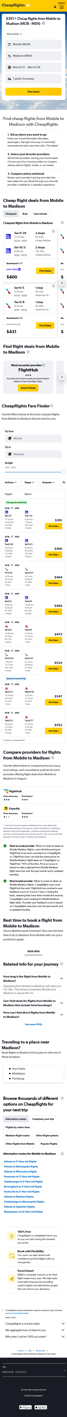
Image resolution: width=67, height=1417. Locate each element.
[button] (43, 24)
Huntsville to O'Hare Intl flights (21, 1191)
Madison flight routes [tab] (18, 1135)
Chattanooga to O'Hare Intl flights (23, 1181)
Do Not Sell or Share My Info (33, 1389)
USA (30, 1350)
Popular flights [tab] (49, 1143)
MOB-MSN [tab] (34, 951)
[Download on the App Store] (41, 1407)
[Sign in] (55, 7)
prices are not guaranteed (16, 1313)
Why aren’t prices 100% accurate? (25, 1336)
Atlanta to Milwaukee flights (20, 1171)
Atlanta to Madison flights (19, 1196)
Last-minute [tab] (40, 213)
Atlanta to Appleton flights (19, 1206)
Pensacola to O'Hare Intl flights (21, 1176)
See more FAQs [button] (33, 1024)
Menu (61, 3)
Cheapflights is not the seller (22, 1323)
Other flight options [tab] (47, 1135)
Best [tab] (25, 213)
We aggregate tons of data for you (25, 1330)
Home (20, 1350)
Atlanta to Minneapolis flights (21, 1166)
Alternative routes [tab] (16, 1119)
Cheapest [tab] (11, 213)
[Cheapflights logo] (13, 5)
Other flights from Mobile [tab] (20, 1143)
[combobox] (14, 33)
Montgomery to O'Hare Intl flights (23, 1211)
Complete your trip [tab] (43, 1119)
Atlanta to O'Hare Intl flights (20, 1161)
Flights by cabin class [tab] (18, 1127)
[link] (28, 387)
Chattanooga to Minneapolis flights (24, 1201)
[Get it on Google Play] (25, 1407)
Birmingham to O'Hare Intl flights (23, 1186)
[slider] (63, 472)
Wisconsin (40, 1350)
